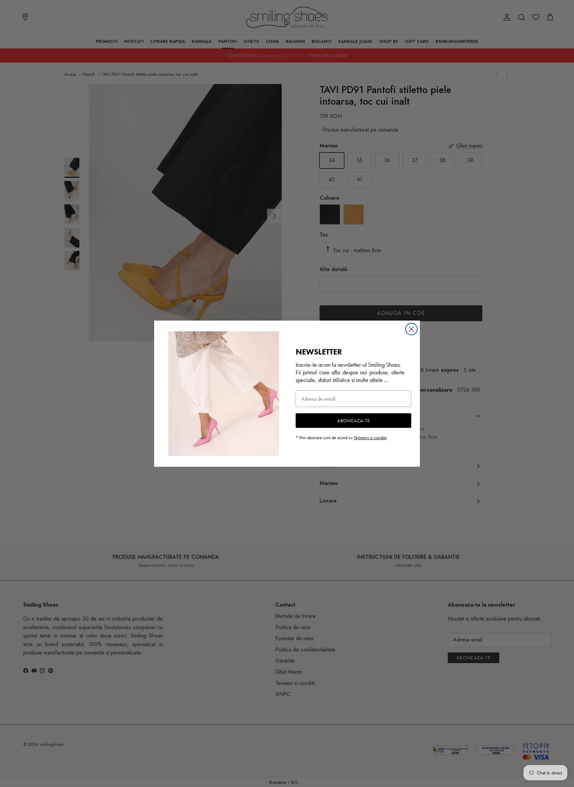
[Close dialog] (411, 329)
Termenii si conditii (370, 438)
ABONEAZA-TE (353, 421)
